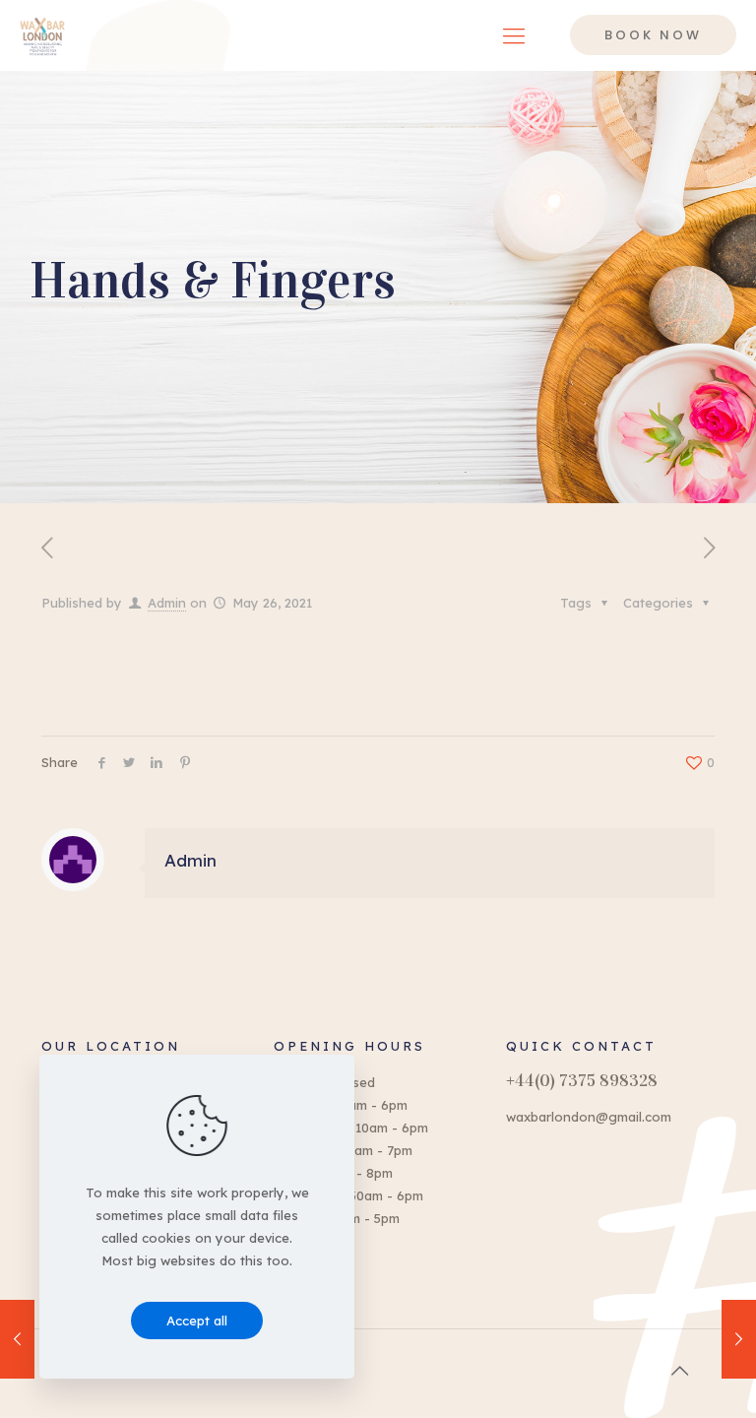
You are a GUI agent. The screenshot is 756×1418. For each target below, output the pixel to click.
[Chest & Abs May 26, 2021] (739, 1339)
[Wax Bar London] (43, 35)
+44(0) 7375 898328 (582, 1080)
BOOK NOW (653, 35)
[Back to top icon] (679, 1370)
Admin (167, 603)
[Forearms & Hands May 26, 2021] (17, 1339)
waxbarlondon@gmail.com (588, 1117)
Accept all (196, 1320)
